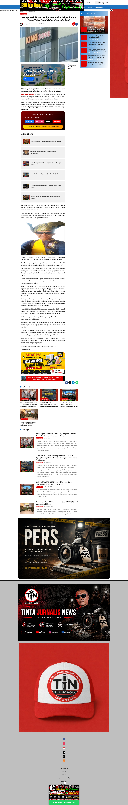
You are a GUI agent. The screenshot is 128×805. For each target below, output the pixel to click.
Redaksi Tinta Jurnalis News (30, 23)
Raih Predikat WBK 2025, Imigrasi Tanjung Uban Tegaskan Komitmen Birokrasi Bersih (68, 404)
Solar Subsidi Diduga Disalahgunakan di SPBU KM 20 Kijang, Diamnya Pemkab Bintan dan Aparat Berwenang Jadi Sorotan (49, 404)
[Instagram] (64, 743)
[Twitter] (69, 382)
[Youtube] (64, 748)
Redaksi (64, 771)
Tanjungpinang (23, 14)
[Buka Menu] (107, 3)
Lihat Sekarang (28, 79)
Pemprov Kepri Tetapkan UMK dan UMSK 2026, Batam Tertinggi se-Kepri (97, 50)
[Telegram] (73, 382)
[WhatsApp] (76, 382)
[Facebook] (66, 382)
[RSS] (64, 760)
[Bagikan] (76, 24)
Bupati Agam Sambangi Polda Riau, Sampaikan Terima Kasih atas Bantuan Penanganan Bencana (28, 404)
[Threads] (64, 752)
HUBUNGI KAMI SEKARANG (64, 803)
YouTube (57, 121)
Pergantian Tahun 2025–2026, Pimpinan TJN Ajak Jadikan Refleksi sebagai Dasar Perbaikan (97, 56)
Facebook (29, 121)
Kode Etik (64, 784)
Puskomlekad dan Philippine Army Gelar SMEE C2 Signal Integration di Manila (28, 423)
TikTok (48, 121)
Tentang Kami (64, 768)
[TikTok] (64, 756)
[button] (99, 2)
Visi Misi (64, 775)
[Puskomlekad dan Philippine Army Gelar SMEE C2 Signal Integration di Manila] (29, 414)
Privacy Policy (64, 781)
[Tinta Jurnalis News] (52, 2)
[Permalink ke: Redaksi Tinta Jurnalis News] (22, 24)
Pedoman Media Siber (64, 778)
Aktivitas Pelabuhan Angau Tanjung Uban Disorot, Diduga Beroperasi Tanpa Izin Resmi (96, 63)
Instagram (39, 121)
